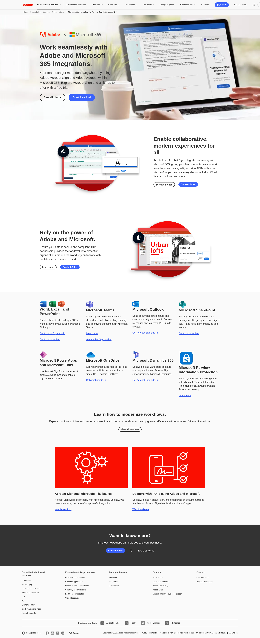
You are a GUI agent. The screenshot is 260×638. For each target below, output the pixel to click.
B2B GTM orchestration (74, 594)
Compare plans (167, 4)
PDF (23, 597)
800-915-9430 (240, 4)
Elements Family (28, 605)
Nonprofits (113, 582)
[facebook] (47, 633)
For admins (148, 4)
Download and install (161, 582)
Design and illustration (31, 589)
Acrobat (35, 12)
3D (23, 601)
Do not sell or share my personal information (198, 633)
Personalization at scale (75, 578)
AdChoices (233, 633)
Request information (205, 582)
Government (114, 586)
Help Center (158, 578)
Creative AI (26, 580)
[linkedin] (62, 633)
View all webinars (130, 429)
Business (46, 12)
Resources (130, 4)
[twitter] (57, 633)
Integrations (59, 12)
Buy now (221, 4)
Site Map (221, 633)
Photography (27, 585)
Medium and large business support (167, 594)
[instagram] (52, 633)
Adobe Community (160, 586)
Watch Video (165, 184)
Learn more (48, 267)
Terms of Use (154, 633)
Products (96, 4)
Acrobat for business (76, 4)
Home (25, 12)
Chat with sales (203, 578)
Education (113, 578)
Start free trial (82, 97)
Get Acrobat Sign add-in (52, 333)
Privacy (144, 633)
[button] (253, 4)
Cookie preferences (169, 633)
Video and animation (30, 593)
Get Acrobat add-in (50, 339)
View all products (29, 613)
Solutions (112, 4)
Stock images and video (31, 609)
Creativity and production (75, 590)
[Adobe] (28, 4)
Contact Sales (186, 4)
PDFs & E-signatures (47, 4)
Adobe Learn (158, 590)
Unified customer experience (77, 586)
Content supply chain (74, 582)
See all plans (52, 97)
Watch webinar (63, 509)
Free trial (205, 4)
